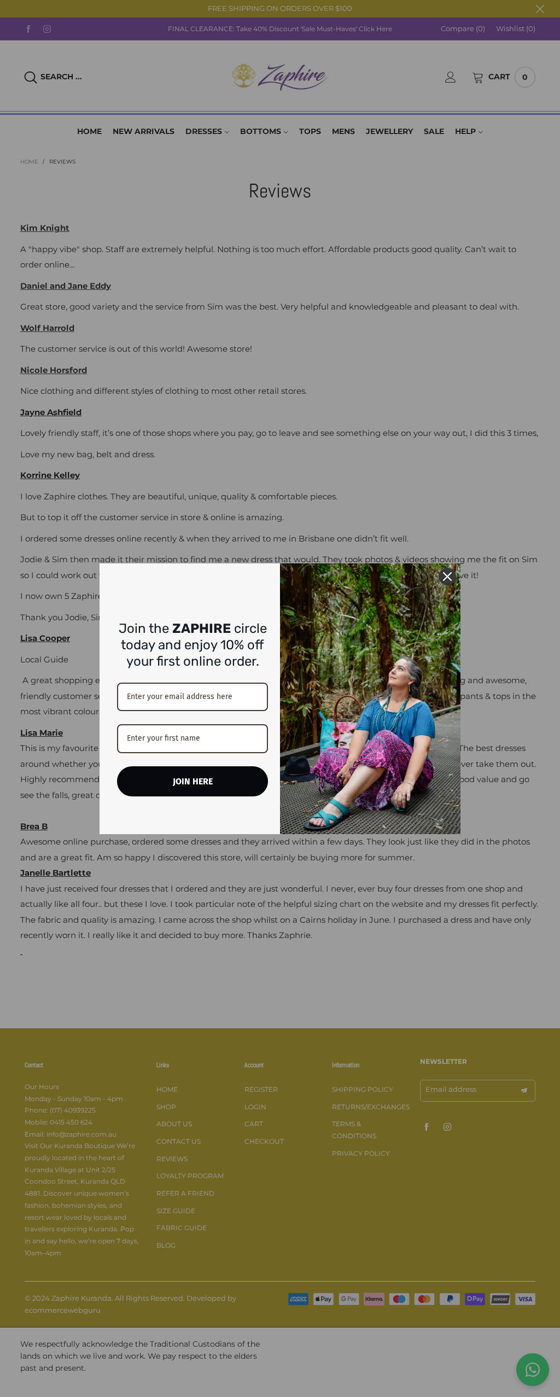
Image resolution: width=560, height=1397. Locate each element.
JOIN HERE (193, 781)
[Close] (447, 576)
